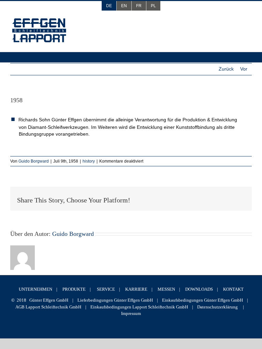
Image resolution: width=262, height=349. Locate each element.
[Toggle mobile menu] (247, 23)
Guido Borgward (33, 161)
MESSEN (166, 289)
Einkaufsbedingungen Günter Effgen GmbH (202, 300)
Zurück (226, 69)
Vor (243, 69)
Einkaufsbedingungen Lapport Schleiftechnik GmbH (139, 306)
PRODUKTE (74, 289)
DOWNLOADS (199, 289)
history (89, 161)
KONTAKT (233, 289)
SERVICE (106, 289)
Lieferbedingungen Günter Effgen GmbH (115, 300)
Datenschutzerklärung (217, 306)
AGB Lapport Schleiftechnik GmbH (48, 306)
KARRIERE (136, 289)
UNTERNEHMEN (35, 289)
